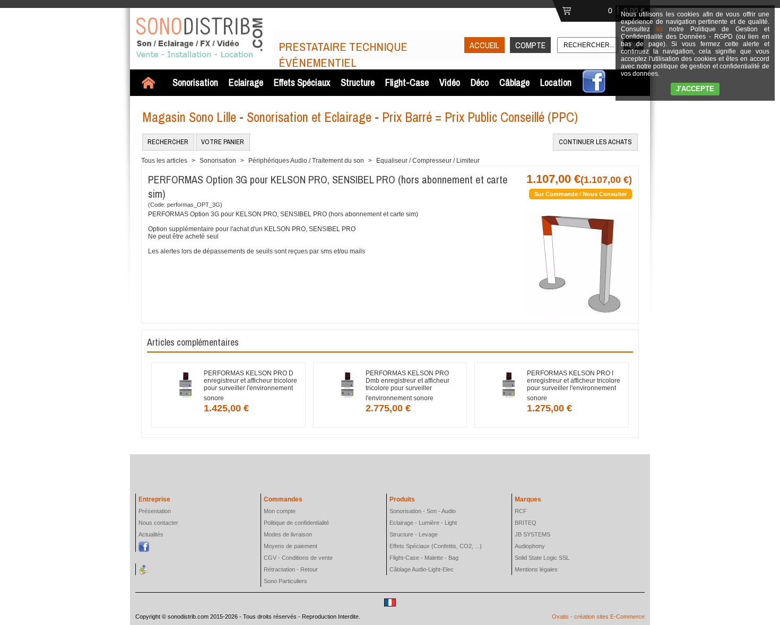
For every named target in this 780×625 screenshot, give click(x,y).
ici (659, 29)
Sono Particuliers (285, 581)
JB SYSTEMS (532, 534)
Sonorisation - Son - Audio (422, 511)
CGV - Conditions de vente (298, 557)
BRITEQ (525, 523)
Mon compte (280, 511)
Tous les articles (164, 160)
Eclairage (246, 82)
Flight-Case (407, 82)
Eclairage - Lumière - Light (423, 523)
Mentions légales (536, 569)
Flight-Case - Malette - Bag (423, 557)
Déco (480, 82)
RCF (521, 511)
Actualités (150, 534)
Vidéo (449, 82)
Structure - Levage (413, 534)
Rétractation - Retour (291, 569)
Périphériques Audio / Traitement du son (306, 160)
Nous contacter (158, 523)
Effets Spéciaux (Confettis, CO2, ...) (435, 546)
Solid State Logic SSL (542, 557)
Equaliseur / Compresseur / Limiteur (428, 160)
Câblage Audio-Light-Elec (421, 569)
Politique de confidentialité (296, 523)
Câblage (514, 82)
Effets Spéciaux (302, 82)
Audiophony (530, 546)
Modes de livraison (288, 534)
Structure (358, 82)
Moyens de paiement (290, 546)
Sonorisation (195, 82)
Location (555, 82)
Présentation (154, 511)
